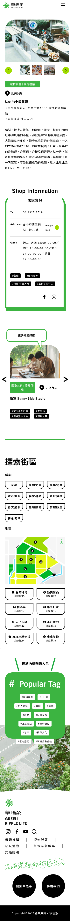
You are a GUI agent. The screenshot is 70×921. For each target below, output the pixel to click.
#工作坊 (40, 411)
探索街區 (41, 840)
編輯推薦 (12, 840)
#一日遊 (43, 697)
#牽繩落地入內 (20, 416)
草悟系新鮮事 (44, 846)
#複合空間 (23, 741)
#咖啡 (50, 706)
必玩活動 (12, 846)
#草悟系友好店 (45, 283)
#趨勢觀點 (44, 723)
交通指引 (12, 852)
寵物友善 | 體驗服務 (22, 387)
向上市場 (51, 387)
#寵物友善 (32, 275)
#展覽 (26, 714)
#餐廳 (15, 275)
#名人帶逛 (22, 706)
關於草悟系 (24, 886)
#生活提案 (41, 714)
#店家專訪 (26, 723)
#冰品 (26, 732)
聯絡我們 (53, 886)
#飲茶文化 (41, 732)
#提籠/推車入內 (20, 283)
